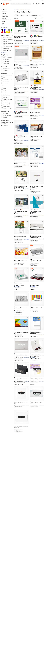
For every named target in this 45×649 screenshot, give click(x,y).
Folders (3, 23)
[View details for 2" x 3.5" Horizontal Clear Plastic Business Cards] (21, 127)
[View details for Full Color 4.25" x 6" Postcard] (21, 227)
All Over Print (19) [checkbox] (7, 115)
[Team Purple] (35, 35)
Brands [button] (21, 15)
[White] (14, 35)
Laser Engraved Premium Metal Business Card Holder (36, 237)
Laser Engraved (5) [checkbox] (7, 79)
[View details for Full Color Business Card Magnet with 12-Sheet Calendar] (21, 177)
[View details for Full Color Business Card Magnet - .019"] (21, 201)
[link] (6, 4)
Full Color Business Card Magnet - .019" (21, 212)
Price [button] (27, 15)
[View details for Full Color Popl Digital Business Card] (37, 345)
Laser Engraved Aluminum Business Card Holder (21, 356)
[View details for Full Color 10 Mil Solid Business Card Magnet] (21, 323)
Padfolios (4, 18)
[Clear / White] (17, 135)
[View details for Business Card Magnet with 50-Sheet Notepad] (37, 323)
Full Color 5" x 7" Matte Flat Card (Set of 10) (36, 403)
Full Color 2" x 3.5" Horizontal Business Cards (20, 37)
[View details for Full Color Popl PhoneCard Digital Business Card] (37, 177)
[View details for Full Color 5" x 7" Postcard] (37, 152)
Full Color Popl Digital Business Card (37, 355)
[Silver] (31, 60)
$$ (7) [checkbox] (4, 90)
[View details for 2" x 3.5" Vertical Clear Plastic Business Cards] (37, 201)
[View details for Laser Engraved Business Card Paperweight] (21, 298)
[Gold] (30, 60)
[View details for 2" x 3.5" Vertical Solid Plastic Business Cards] (37, 77)
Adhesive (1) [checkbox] (5, 101)
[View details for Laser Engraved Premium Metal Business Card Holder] (37, 227)
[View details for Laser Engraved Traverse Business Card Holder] (21, 77)
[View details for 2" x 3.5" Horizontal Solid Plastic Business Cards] (21, 103)
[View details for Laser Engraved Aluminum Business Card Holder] (21, 345)
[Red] (31, 35)
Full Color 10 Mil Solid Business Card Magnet (21, 333)
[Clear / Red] (16, 135)
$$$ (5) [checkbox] (4, 92)
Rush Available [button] (34, 15)
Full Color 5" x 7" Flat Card (35, 112)
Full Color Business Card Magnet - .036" (36, 37)
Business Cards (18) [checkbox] (7, 37)
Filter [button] (17, 15)
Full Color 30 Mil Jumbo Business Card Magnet (20, 261)
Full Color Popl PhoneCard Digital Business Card (36, 187)
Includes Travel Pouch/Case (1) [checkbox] (6, 105)
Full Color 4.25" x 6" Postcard (20, 236)
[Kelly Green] (34, 35)
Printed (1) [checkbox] (5, 82)
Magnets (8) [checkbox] (5, 41)
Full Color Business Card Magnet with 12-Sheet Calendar (20, 187)
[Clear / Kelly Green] (34, 209)
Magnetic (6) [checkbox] (6, 97)
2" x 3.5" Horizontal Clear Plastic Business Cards (20, 137)
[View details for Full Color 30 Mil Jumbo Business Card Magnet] (21, 251)
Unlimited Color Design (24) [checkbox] (8, 76)
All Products (16, 9)
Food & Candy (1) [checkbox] (7, 50)
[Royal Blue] (30, 35)
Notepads (4, 13)
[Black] (31, 259)
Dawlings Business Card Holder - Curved (36, 261)
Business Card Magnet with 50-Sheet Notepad (36, 333)
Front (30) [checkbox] (5, 113)
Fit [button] (40, 15)
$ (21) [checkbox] (4, 88)
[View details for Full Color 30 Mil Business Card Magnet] (37, 127)
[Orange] (37, 85)
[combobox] (20, 4)
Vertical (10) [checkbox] (5, 70)
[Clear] (14, 282)
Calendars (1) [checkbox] (6, 48)
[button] (27, 21)
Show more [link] (3, 52)
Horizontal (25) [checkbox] (6, 68)
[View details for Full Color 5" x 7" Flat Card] (37, 103)
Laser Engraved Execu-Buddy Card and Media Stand (21, 379)
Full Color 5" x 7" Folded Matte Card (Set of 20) (21, 427)
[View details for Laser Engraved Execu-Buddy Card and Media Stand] (21, 369)
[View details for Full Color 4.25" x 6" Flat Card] (21, 152)
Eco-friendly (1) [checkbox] (6, 103)
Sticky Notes (4, 15)
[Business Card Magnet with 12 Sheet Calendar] (14, 185)
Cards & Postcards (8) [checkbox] (8, 39)
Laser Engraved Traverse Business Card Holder (21, 88)
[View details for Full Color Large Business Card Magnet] (37, 298)
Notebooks (4, 11)
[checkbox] (8, 57)
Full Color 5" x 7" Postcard (35, 162)
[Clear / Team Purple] (20, 135)
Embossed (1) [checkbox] (6, 81)
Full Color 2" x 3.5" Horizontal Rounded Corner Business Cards (20, 62)
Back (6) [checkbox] (5, 117)
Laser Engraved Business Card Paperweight (20, 308)
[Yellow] (37, 35)
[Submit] (12, 4)
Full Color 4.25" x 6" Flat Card (20, 162)
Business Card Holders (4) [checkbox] (8, 44)
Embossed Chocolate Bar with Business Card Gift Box (36, 62)
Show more (4, 24)
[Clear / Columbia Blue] (14, 135)
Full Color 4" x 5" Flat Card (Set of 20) (20, 403)
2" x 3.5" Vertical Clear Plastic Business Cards (35, 212)
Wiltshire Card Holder (18, 284)
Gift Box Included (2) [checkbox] (7, 99)
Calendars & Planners (6, 19)
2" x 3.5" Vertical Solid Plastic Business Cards (35, 88)
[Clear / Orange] (21, 135)
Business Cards (5, 16)
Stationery (22, 9)
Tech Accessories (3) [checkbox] (7, 46)
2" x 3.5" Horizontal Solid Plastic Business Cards (20, 113)
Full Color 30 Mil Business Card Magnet (36, 137)
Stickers (3, 21)
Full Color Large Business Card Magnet (36, 308)
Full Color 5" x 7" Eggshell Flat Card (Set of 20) (36, 379)
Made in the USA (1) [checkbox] (7, 108)
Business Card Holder (34, 284)
